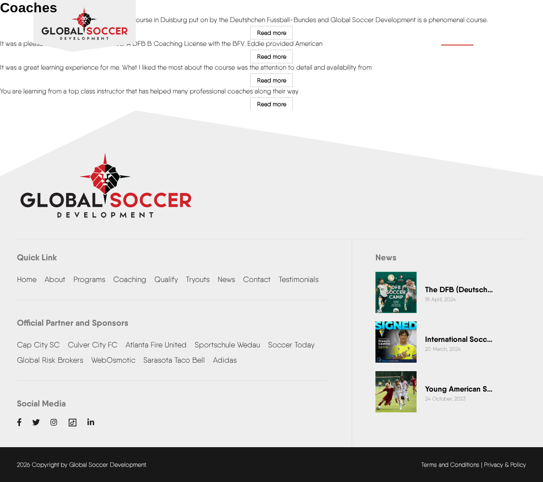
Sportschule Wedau (227, 344)
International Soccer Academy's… (459, 339)
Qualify (166, 279)
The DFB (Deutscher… (459, 289)
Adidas (225, 359)
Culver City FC (93, 344)
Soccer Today (291, 344)
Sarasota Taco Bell (174, 359)
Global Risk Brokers (50, 359)
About (55, 279)
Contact (457, 35)
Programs (89, 279)
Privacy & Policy (505, 464)
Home (26, 279)
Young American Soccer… (459, 389)
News (226, 279)
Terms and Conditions (450, 464)
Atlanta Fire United (156, 344)
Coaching (129, 279)
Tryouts (198, 279)
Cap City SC (38, 344)
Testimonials (299, 279)
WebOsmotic (113, 359)
